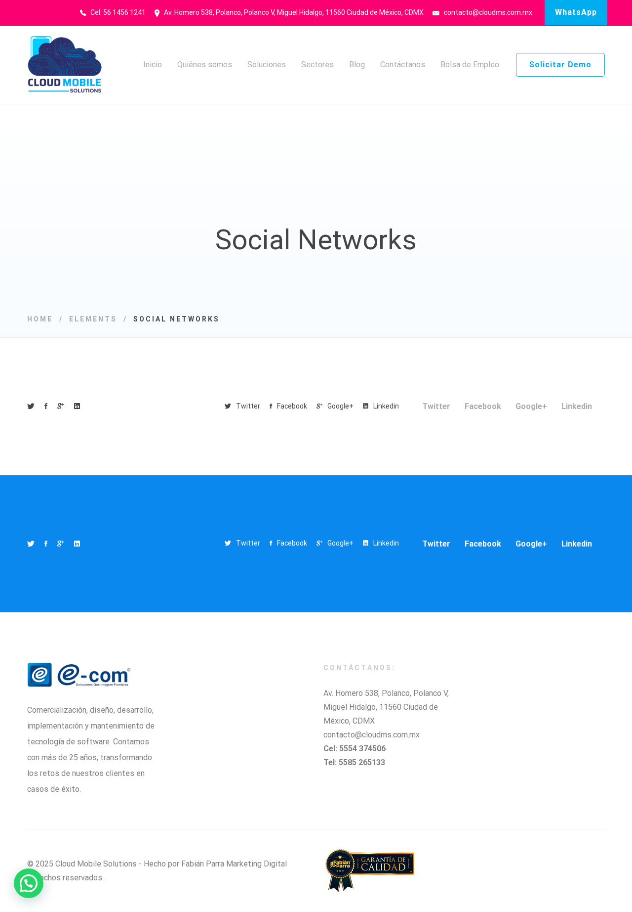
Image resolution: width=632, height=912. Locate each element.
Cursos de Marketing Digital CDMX (165, 877)
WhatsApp (576, 12)
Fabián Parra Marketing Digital (234, 863)
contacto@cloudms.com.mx (371, 734)
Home (40, 319)
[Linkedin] (77, 406)
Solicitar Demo (560, 64)
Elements (93, 319)
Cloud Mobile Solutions (96, 863)
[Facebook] (45, 406)
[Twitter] (31, 406)
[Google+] (60, 406)
